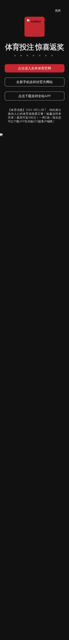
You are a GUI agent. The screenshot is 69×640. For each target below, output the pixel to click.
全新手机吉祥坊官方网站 (34, 82)
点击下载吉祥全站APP (34, 96)
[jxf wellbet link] (11, 135)
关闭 (58, 10)
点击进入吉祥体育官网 (34, 68)
